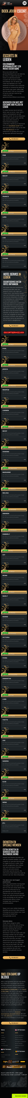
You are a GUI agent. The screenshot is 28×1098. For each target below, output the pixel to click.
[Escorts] (14, 1061)
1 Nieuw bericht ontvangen (19, 1096)
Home (2, 1035)
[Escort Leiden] (7, 3)
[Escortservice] (14, 332)
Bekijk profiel (5, 163)
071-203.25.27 (10, 129)
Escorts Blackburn (19, 1035)
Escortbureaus (4, 1045)
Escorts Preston (19, 1037)
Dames (2, 1039)
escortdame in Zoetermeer (9, 989)
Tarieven (3, 1037)
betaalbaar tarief (14, 125)
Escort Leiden (5, 1073)
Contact (3, 1043)
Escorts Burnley (18, 1043)
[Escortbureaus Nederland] (14, 1066)
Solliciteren (3, 1041)
